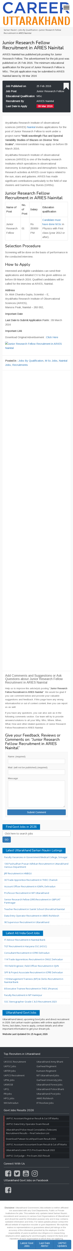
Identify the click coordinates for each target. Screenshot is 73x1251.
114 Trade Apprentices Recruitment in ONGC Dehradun (33, 959)
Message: (13, 778)
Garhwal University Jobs (49, 1080)
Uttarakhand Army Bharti (49, 1061)
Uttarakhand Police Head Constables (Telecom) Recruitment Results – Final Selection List (31, 1131)
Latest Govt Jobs (26, 1244)
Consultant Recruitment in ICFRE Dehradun (27, 952)
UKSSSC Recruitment (15, 1061)
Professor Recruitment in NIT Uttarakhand (26, 893)
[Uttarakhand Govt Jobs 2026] (36, 13)
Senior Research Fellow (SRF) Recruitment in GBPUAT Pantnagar (32, 901)
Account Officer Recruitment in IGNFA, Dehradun (29, 886)
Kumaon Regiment (46, 1070)
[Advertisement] (36, 520)
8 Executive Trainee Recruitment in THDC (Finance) (31, 988)
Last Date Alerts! (44, 1244)
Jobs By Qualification (30, 360)
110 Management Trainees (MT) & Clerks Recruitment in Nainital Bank (33, 980)
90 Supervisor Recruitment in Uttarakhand (26, 922)
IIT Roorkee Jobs (45, 1102)
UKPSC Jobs (10, 1066)
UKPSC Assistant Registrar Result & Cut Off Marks (32, 1118)
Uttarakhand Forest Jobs (49, 1084)
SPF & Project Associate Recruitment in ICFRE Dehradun (33, 972)
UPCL (6, 1089)
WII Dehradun (11, 1102)
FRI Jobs (8, 1093)
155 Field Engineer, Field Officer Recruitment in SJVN (31, 965)
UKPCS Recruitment (14, 1075)
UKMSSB (8, 1084)
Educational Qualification (20, 96)
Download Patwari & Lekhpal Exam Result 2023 (31, 1138)
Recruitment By (15, 101)
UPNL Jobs (9, 1080)
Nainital (31, 127)
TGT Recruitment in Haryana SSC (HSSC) (25, 946)
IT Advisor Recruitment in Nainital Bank (24, 939)
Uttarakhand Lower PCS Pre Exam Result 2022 (30, 1150)
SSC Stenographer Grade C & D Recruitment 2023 (30, 1001)
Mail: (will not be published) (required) (27, 767)
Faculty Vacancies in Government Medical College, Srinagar (36, 857)
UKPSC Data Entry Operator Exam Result (27, 1124)
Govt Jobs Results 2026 (19, 1110)
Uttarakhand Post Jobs (48, 1093)
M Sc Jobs (51, 360)
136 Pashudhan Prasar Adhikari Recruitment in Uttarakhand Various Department (36, 865)
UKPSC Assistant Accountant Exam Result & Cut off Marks (36, 1144)
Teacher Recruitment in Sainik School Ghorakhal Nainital (34, 909)
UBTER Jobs (10, 1070)
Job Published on (16, 86)
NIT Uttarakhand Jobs (47, 1075)
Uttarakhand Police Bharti (50, 1089)
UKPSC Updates (62, 1244)
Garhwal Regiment (46, 1066)
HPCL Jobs (9, 1098)
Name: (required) (17, 756)
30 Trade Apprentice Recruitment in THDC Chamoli (30, 879)
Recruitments (20, 364)
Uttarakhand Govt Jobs (21, 1012)
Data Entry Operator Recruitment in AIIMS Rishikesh (31, 915)
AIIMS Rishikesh (44, 1098)
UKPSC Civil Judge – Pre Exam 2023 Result (28, 1155)
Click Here (52, 337)
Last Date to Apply (16, 106)
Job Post (11, 91)
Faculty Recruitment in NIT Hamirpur (23, 995)
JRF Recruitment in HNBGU (18, 873)
